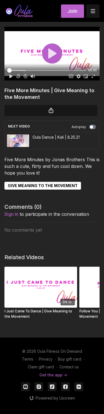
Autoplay (79, 127)
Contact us (69, 366)
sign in (11, 214)
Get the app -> (53, 375)
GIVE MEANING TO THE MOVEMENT (43, 185)
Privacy (45, 359)
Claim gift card (41, 366)
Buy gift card (69, 359)
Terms (27, 359)
